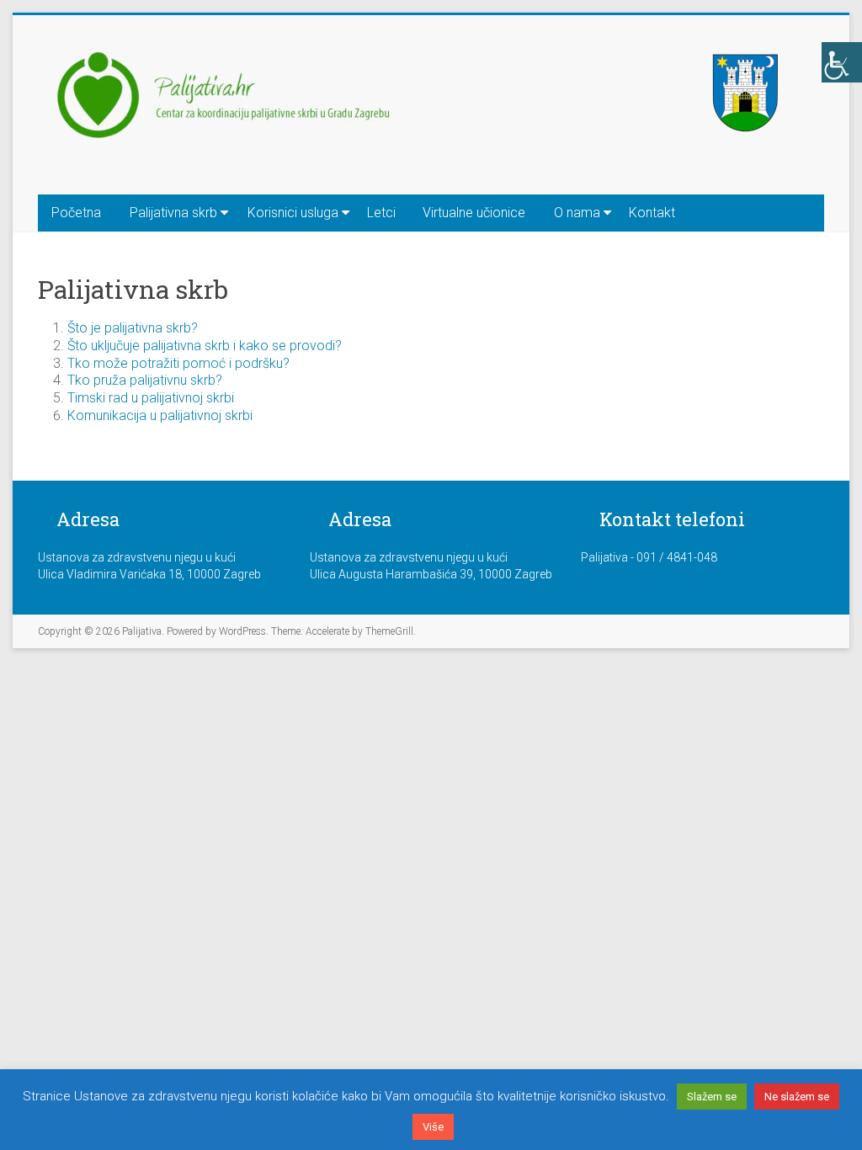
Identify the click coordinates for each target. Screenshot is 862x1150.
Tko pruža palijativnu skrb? (144, 380)
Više (433, 1127)
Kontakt (652, 213)
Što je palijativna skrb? (132, 328)
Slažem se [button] (712, 1096)
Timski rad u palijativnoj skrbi (150, 398)
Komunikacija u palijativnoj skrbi (160, 415)
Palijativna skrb (173, 213)
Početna (76, 213)
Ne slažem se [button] (796, 1096)
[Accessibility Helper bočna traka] (842, 62)
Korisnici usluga (292, 213)
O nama (577, 213)
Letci (381, 213)
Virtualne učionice (474, 213)
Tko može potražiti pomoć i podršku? (178, 363)
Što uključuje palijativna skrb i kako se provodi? (204, 346)
